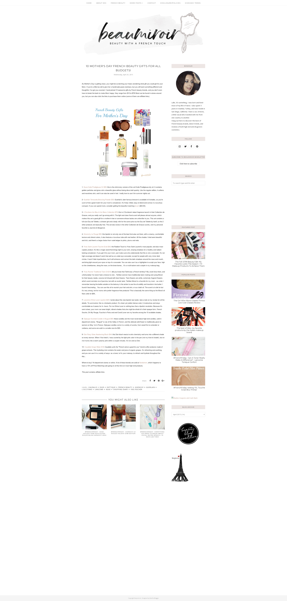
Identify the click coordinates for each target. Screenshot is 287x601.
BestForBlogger (154, 598)
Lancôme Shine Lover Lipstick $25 (96, 300)
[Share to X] (154, 380)
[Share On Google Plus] (163, 380)
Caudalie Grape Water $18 (94, 347)
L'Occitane (87, 389)
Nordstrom (143, 362)
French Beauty (125, 387)
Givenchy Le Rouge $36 (92, 234)
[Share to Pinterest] (158, 380)
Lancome (99, 389)
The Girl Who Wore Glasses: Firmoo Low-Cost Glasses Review (189, 302)
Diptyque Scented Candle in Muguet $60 (98, 318)
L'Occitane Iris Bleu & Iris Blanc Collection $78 (101, 212)
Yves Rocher (136, 389)
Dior (102, 387)
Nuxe (108, 389)
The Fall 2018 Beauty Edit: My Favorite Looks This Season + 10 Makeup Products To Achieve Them (188, 264)
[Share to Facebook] (150, 380)
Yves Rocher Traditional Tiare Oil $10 (97, 271)
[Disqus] (123, 475)
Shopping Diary (120, 389)
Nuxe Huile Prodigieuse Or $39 (95, 187)
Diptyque (111, 387)
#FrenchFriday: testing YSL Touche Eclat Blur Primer (189, 389)
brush (137, 206)
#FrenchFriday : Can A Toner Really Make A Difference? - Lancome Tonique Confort (189, 360)
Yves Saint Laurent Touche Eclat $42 (97, 246)
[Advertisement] (186, 205)
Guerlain (150, 387)
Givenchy (139, 387)
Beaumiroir (137, 598)
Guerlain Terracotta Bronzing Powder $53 (99, 199)
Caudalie (92, 387)
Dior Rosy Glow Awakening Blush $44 (98, 334)
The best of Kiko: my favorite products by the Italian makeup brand (189, 330)
